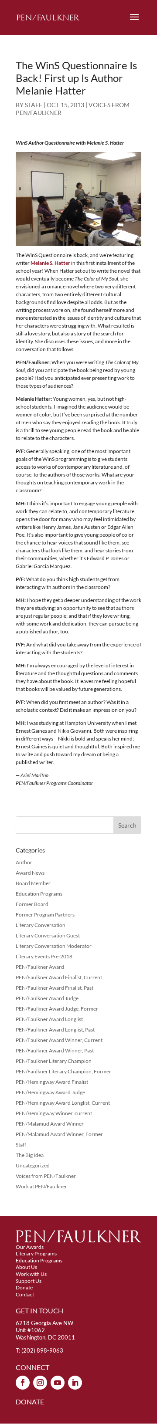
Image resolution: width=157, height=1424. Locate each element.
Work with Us (31, 1274)
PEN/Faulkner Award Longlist (49, 1019)
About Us (26, 1267)
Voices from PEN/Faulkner (46, 1176)
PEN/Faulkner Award (40, 967)
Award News (30, 872)
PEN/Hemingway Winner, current (54, 1113)
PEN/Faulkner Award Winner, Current (59, 1040)
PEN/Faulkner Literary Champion (54, 1061)
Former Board (32, 904)
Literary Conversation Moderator (54, 946)
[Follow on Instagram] (40, 1383)
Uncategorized (33, 1165)
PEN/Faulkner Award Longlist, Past (55, 1029)
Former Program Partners (45, 914)
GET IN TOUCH (39, 1310)
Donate (24, 1287)
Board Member (33, 883)
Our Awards (30, 1247)
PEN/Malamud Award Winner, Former (59, 1134)
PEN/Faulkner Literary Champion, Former (63, 1071)
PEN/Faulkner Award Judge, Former (57, 1008)
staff (33, 104)
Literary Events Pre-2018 (44, 956)
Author (24, 862)
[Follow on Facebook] (23, 1383)
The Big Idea (30, 1155)
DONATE (30, 1401)
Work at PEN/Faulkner (41, 1186)
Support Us (28, 1281)
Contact (25, 1294)
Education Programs (39, 893)
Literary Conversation (40, 925)
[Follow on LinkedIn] (75, 1383)
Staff (21, 1144)
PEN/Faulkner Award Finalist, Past (54, 987)
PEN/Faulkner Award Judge (47, 998)
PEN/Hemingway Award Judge (50, 1092)
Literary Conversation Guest (48, 935)
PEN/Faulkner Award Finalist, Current (59, 977)
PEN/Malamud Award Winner (50, 1123)
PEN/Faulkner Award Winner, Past (55, 1050)
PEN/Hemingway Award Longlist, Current (63, 1102)
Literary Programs (36, 1253)
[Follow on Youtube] (58, 1383)
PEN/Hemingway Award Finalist (52, 1082)
